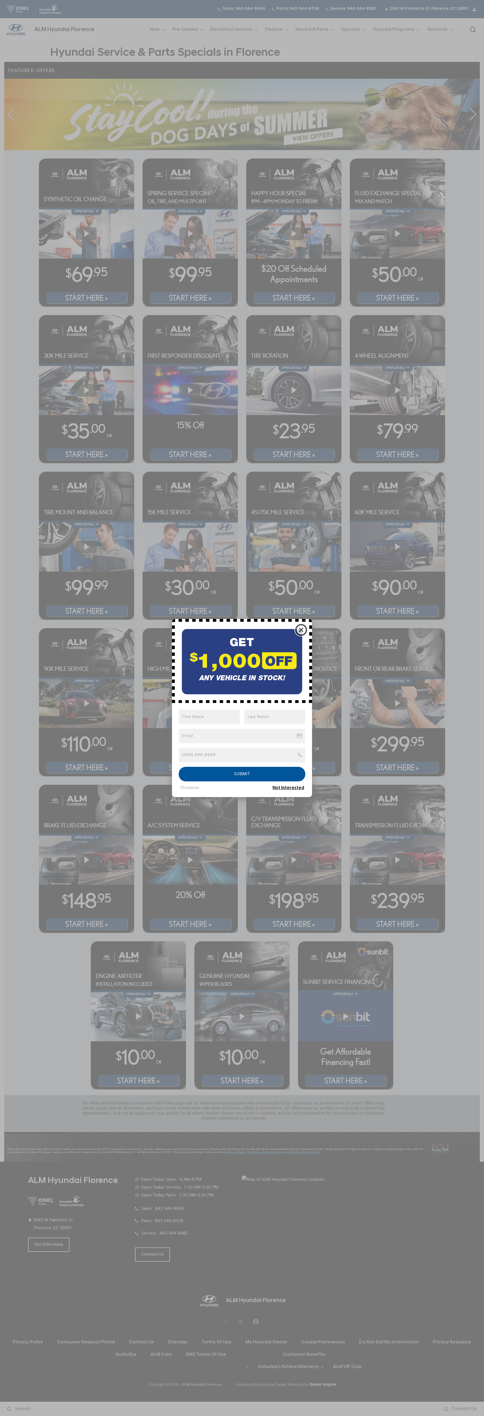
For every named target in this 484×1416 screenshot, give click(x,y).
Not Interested (288, 788)
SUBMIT (242, 774)
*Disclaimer (189, 788)
